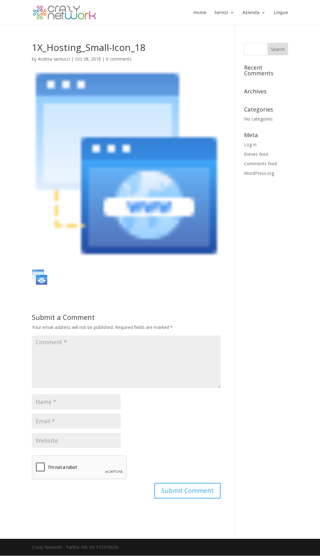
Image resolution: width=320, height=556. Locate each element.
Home (199, 12)
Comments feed (260, 163)
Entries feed (256, 154)
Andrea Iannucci (54, 59)
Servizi (221, 12)
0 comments (119, 59)
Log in (250, 144)
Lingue (281, 12)
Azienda (250, 12)
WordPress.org (259, 173)
